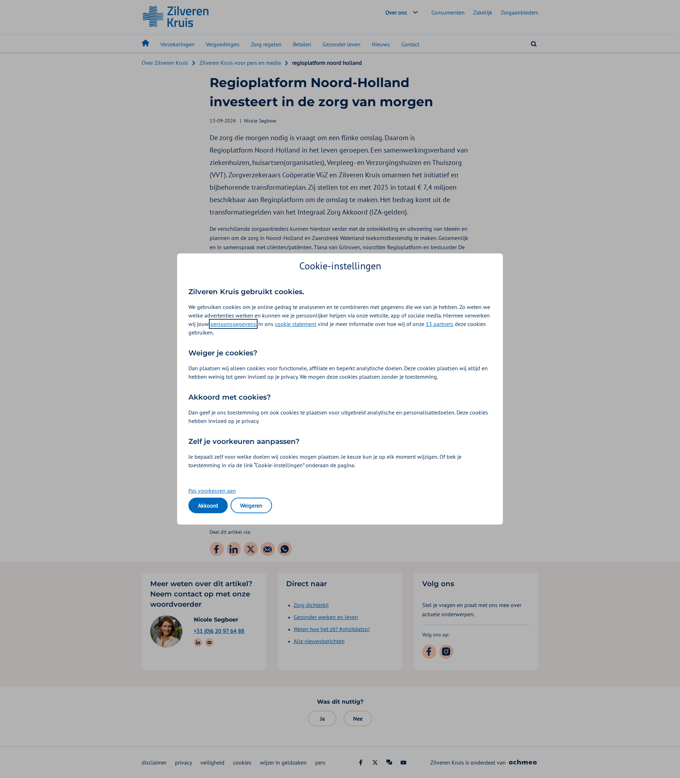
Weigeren (251, 505)
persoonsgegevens (233, 323)
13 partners (439, 323)
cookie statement (295, 323)
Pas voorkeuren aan (212, 490)
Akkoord (208, 505)
